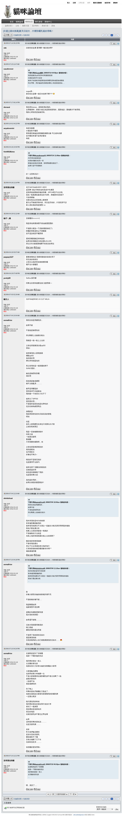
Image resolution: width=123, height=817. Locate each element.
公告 (17, 26)
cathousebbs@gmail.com (79, 814)
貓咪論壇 (19, 22)
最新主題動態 (97, 3)
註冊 (74, 3)
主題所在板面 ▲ (62, 794)
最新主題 (25, 26)
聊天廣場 (38, 22)
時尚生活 (29, 22)
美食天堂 (45, 26)
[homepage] (26, 18)
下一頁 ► (73, 794)
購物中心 (48, 22)
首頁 (11, 22)
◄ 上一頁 (50, 794)
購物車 (115, 3)
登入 (68, 3)
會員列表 (107, 3)
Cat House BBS (61, 814)
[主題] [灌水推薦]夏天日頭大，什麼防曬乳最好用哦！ (28, 31)
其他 (53, 26)
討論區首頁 (18, 35)
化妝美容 (26, 35)
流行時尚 (35, 26)
